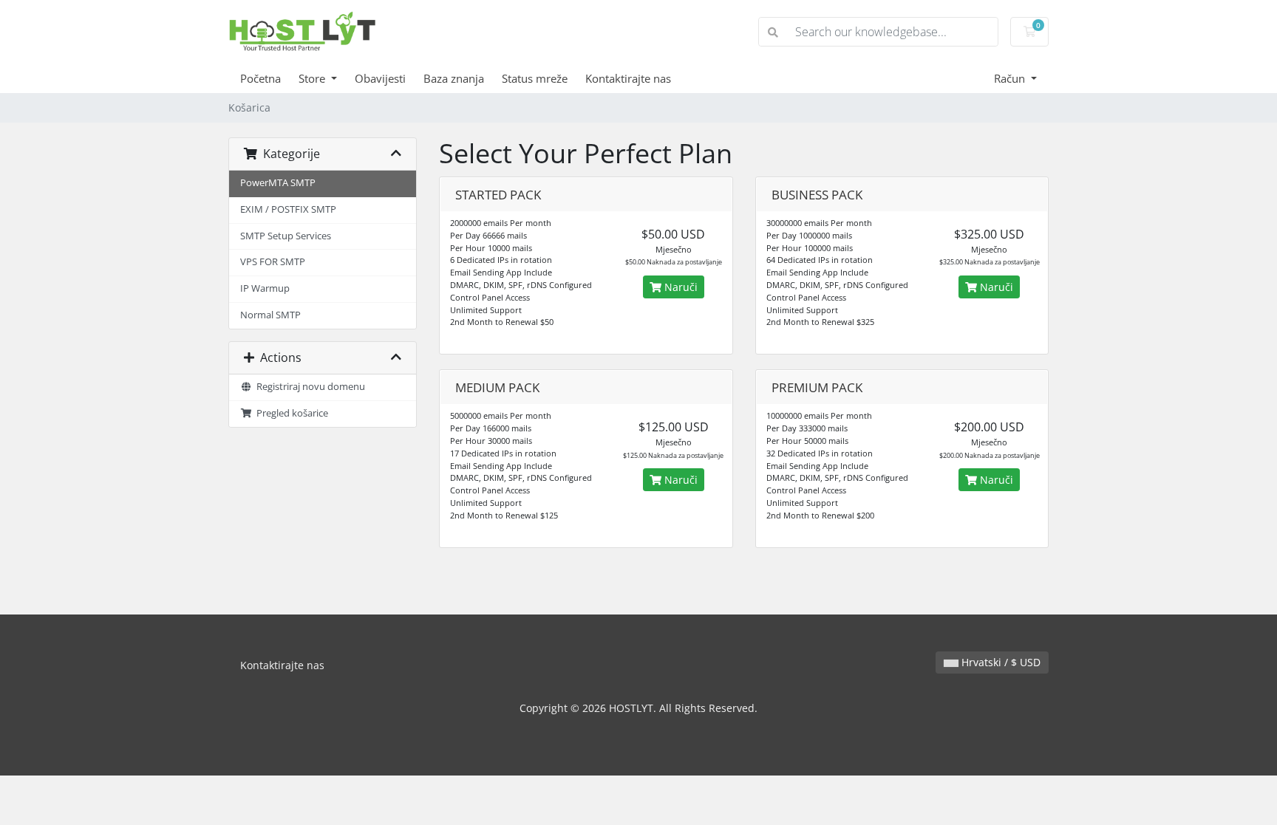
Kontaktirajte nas (628, 78)
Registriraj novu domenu (308, 386)
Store (313, 78)
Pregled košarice (290, 413)
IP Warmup (265, 288)
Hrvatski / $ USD (999, 662)
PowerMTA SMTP (278, 183)
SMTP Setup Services (285, 236)
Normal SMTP (270, 315)
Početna (260, 78)
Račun (1011, 78)
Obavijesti (380, 78)
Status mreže (535, 78)
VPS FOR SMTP (272, 262)
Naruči (679, 287)
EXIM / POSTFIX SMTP (288, 209)
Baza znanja (453, 78)
